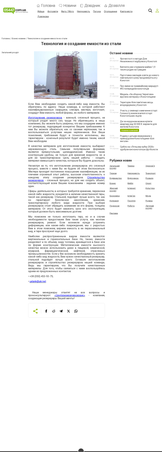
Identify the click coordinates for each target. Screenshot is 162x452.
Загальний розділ (115, 167)
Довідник (92, 5)
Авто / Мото (67, 11)
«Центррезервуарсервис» (69, 295)
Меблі (130, 183)
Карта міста (126, 11)
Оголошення (110, 11)
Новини (69, 5)
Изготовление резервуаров (45, 117)
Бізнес (113, 183)
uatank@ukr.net (38, 281)
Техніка (131, 166)
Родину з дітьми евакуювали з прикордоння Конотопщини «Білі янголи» (137, 139)
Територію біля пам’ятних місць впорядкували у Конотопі (136, 103)
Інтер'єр (131, 196)
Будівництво (116, 178)
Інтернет (132, 188)
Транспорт (151, 173)
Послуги (131, 201)
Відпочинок (133, 178)
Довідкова (43, 16)
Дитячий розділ (150, 207)
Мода (148, 196)
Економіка (115, 196)
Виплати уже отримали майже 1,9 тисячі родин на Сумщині (137, 68)
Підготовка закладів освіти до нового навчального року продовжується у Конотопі (139, 78)
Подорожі (114, 206)
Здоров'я (150, 166)
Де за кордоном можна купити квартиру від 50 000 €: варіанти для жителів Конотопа (138, 124)
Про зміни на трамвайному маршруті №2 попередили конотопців (139, 87)
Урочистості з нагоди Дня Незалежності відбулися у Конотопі (138, 60)
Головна (48, 5)
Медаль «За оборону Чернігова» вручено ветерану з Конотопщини (138, 95)
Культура (150, 188)
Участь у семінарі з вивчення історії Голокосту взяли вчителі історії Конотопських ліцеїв (138, 113)
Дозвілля (117, 5)
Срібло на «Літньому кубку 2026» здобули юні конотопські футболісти (139, 148)
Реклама (114, 213)
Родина (149, 201)
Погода (97, 11)
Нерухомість (83, 11)
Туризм (113, 173)
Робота (131, 206)
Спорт (148, 183)
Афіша (40, 11)
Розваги (149, 178)
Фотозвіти (52, 11)
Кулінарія (114, 201)
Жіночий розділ (114, 189)
